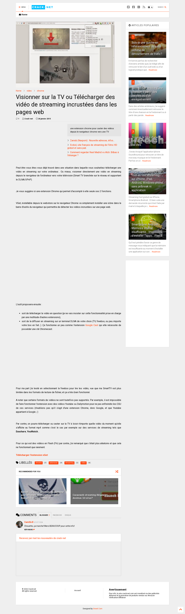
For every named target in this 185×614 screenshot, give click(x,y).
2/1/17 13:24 (38, 522)
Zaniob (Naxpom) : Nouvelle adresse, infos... (92, 140)
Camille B (28, 522)
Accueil (77, 590)
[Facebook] (133, 7)
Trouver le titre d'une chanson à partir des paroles (145, 140)
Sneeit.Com (97, 609)
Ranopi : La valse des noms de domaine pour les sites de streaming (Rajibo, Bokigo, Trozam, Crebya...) (42, 495)
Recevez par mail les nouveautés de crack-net (42, 538)
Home (24, 14)
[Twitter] (128, 7)
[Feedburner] (144, 7)
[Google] (138, 7)
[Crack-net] (43, 8)
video (29, 91)
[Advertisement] (40, 144)
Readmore (153, 70)
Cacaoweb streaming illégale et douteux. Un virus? (90, 496)
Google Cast (91, 325)
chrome (40, 91)
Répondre (28, 530)
